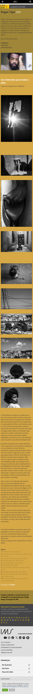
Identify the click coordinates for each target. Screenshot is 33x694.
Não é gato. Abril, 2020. (10, 565)
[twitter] (16, 638)
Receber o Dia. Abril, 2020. (11, 552)
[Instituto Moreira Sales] (16, 632)
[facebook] (12, 637)
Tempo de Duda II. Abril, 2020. (12, 563)
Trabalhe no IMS (6, 652)
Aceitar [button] (5, 690)
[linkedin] (20, 637)
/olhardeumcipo (6, 47)
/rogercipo (4, 45)
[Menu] (2, 1)
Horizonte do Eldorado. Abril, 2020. (14, 572)
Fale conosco (6, 642)
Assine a (7, 645)
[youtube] (5, 637)
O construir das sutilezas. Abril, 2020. (15, 558)
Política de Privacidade (9, 686)
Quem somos (5, 679)
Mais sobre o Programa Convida (12, 607)
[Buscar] (30, 1)
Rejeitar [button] (12, 690)
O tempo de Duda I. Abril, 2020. (13, 561)
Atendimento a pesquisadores (11, 647)
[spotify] (24, 637)
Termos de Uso (23, 686)
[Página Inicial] (15, 1)
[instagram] (9, 637)
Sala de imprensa (6, 650)
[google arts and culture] (27, 637)
